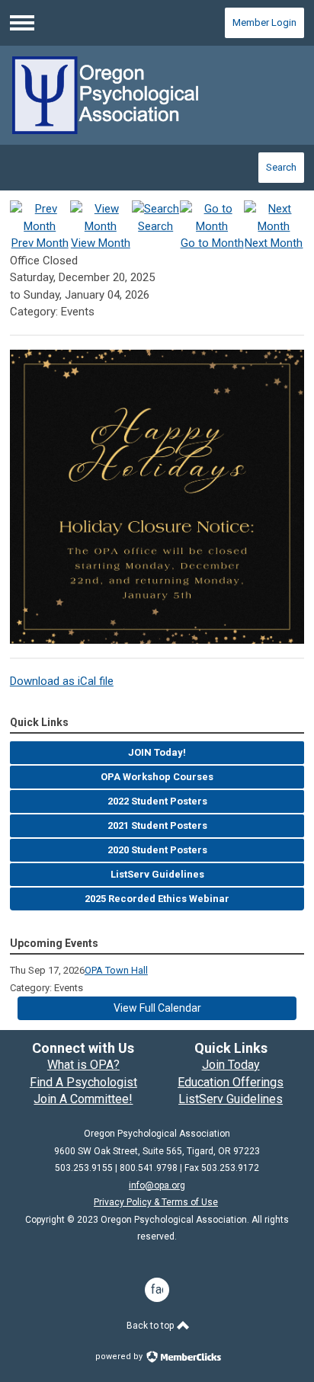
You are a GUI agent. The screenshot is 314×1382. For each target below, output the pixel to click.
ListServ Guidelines (230, 1099)
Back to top (151, 1325)
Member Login (264, 22)
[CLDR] (157, 95)
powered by (120, 1356)
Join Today (231, 1064)
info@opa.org (157, 1185)
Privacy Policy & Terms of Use (156, 1202)
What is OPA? (83, 1064)
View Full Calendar (157, 1008)
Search (281, 167)
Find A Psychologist (83, 1082)
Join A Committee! (83, 1099)
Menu (22, 23)
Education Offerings (231, 1082)
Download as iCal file (62, 681)
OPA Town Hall (116, 970)
